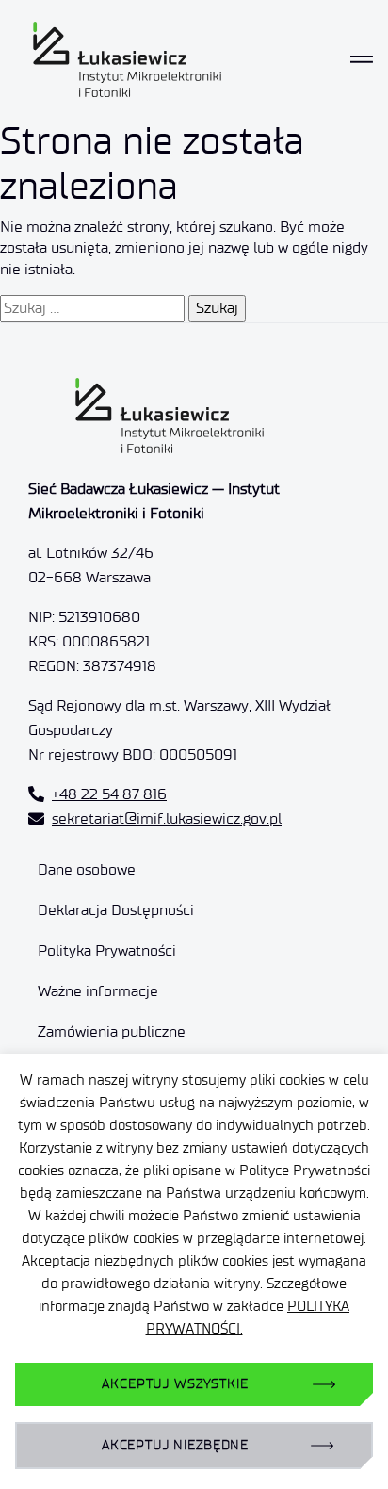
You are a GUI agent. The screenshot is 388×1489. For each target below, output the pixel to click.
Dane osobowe (87, 869)
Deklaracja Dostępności (116, 910)
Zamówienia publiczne (112, 1031)
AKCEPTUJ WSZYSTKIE (175, 1384)
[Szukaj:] (92, 308)
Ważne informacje (98, 991)
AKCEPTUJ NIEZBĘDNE (175, 1445)
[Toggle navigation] (362, 59)
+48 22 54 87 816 (109, 794)
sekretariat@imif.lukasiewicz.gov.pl (167, 818)
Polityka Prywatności (107, 950)
